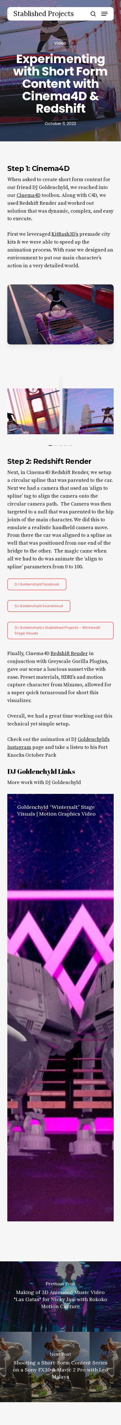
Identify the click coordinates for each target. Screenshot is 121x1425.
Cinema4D (29, 195)
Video (60, 43)
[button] (104, 14)
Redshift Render (69, 653)
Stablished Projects (44, 13)
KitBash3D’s (64, 234)
